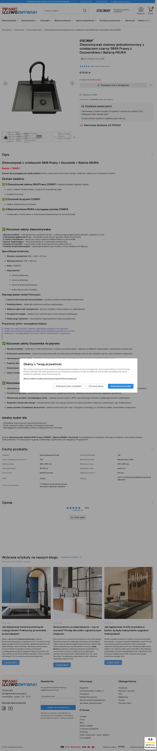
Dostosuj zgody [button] (96, 386)
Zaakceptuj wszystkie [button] (121, 386)
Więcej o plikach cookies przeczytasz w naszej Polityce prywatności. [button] (50, 379)
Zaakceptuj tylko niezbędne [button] (69, 386)
